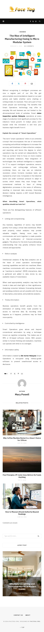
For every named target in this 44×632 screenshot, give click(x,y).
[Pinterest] (25, 83)
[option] (22, 573)
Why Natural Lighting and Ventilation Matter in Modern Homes (22, 586)
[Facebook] (12, 83)
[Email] (32, 83)
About (27, 615)
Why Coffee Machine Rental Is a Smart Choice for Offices (22, 439)
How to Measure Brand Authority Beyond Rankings (22, 513)
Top (22, 627)
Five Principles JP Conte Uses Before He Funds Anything (22, 476)
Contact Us (18, 615)
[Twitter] (18, 83)
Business (23, 32)
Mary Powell (22, 394)
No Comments (29, 46)
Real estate (22, 580)
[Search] (39, 21)
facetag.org (35, 621)
